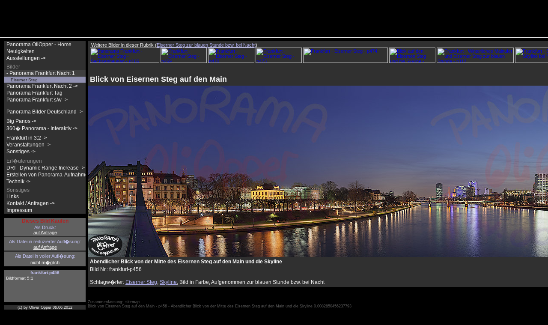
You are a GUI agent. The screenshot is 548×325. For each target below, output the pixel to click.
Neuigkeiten (20, 51)
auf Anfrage (45, 232)
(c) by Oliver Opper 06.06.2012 (45, 307)
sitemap (132, 302)
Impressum (19, 210)
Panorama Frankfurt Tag (34, 93)
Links (12, 197)
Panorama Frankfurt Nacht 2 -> (42, 86)
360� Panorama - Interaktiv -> (41, 128)
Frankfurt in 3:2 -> (26, 138)
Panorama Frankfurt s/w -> (37, 100)
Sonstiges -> (21, 152)
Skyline (168, 282)
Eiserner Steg (141, 282)
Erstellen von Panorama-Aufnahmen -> (51, 175)
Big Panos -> (21, 121)
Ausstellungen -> (26, 58)
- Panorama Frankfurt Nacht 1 (40, 73)
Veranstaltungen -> (28, 145)
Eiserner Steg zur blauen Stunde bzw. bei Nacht (206, 45)
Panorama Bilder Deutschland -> (44, 112)
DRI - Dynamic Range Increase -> (45, 168)
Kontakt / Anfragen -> (30, 203)
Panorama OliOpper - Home (38, 45)
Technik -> (18, 182)
